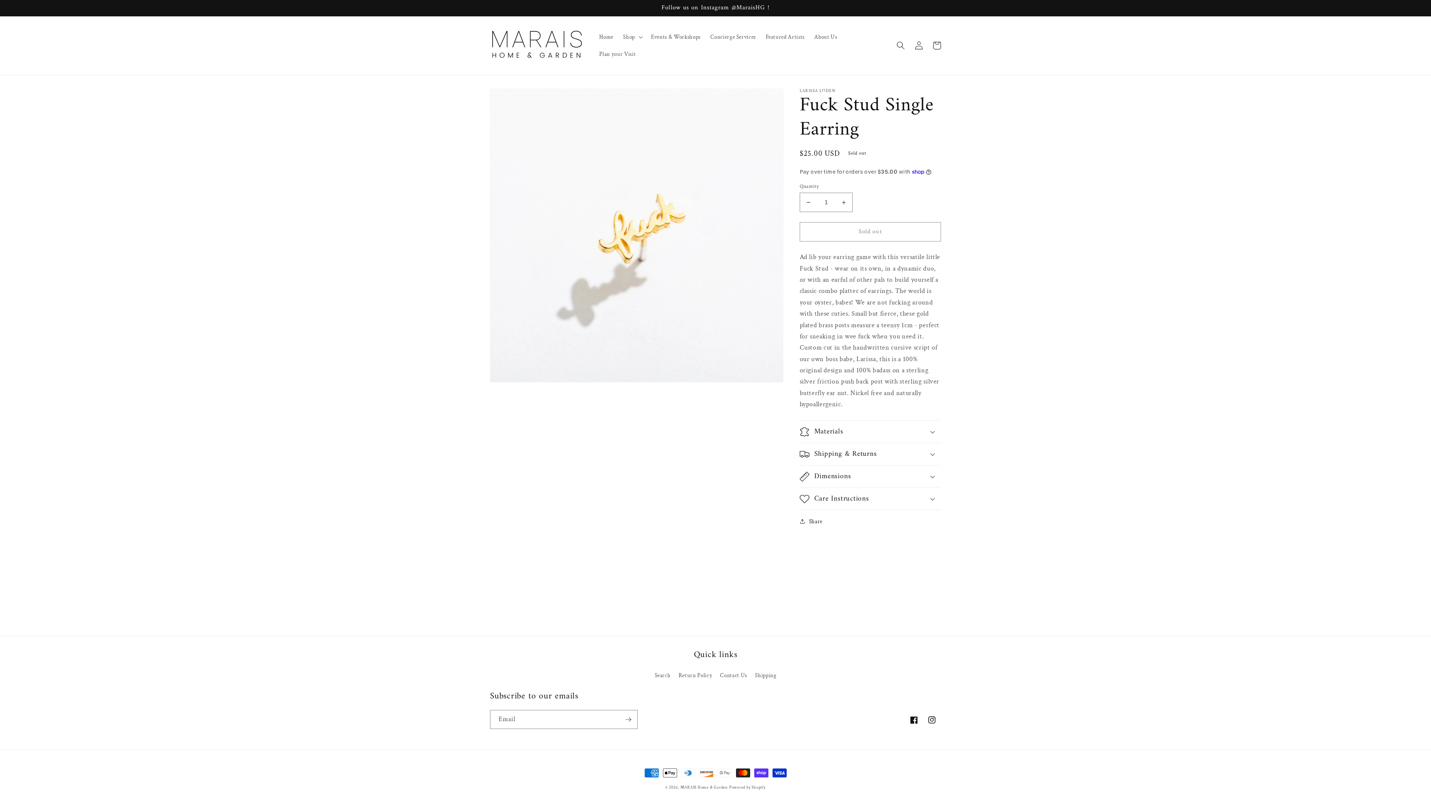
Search (663, 675)
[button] (632, 36)
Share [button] (815, 521)
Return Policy (696, 675)
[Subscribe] (628, 719)
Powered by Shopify (747, 787)
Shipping (765, 675)
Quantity (809, 186)
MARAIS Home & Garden (704, 787)
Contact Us (733, 675)
